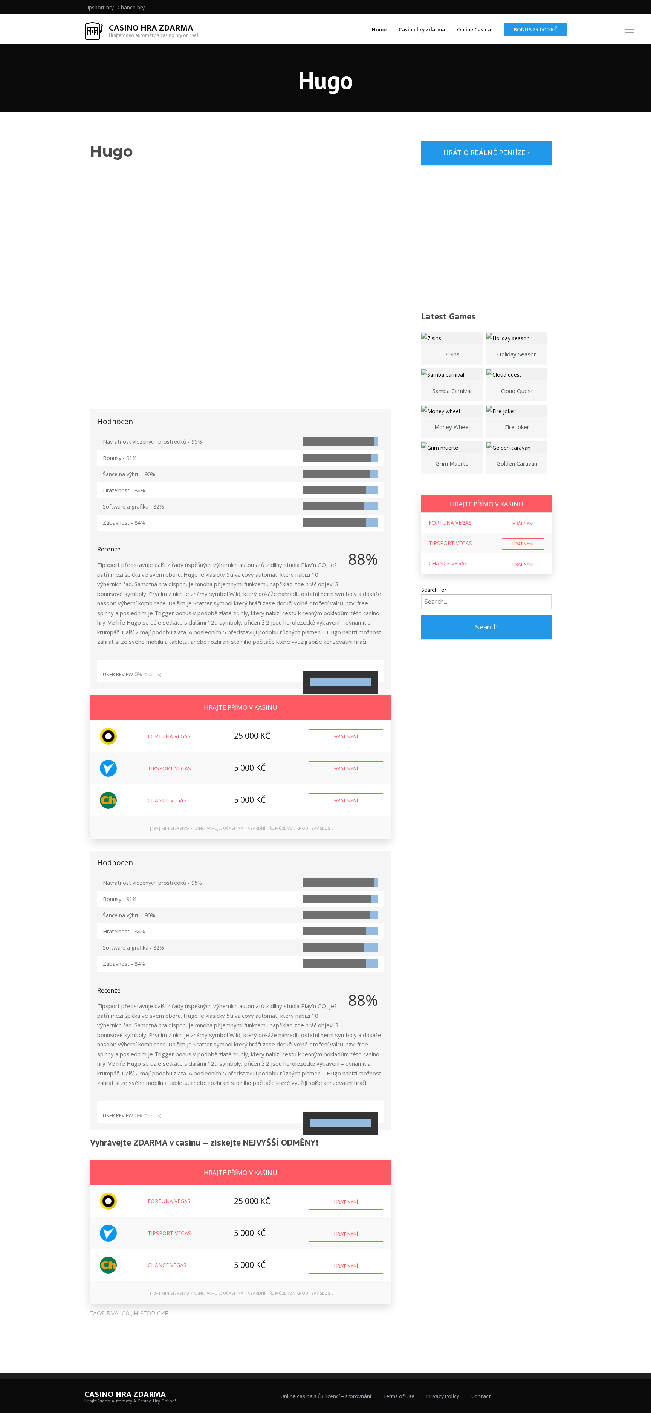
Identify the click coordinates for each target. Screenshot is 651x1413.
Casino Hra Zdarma (151, 28)
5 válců (118, 1313)
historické (151, 1313)
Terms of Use (398, 1396)
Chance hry (131, 7)
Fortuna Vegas (169, 736)
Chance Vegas (167, 800)
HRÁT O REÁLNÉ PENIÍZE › (486, 152)
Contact (481, 1396)
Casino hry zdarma (422, 29)
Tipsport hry (99, 7)
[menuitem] (99, 7)
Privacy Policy (442, 1396)
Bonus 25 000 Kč (535, 29)
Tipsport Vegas (169, 768)
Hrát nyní (346, 736)
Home (379, 29)
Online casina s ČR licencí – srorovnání (325, 1396)
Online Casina (474, 29)
